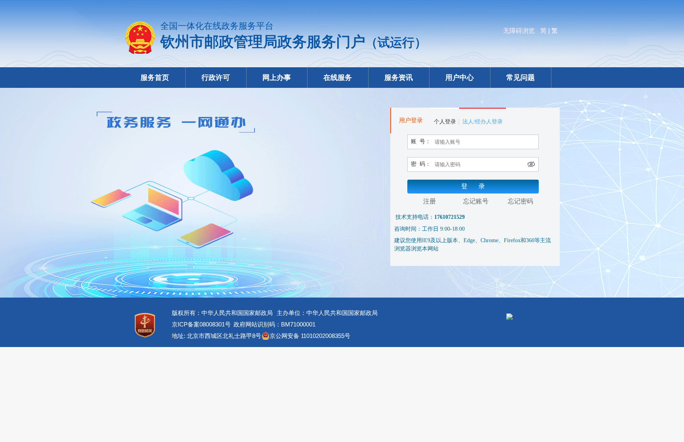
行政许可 (215, 78)
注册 (429, 201)
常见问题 (520, 78)
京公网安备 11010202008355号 (310, 335)
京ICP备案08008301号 (201, 324)
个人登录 (445, 122)
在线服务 (337, 78)
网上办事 (276, 78)
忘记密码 (520, 201)
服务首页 (155, 78)
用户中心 (459, 78)
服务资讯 (398, 78)
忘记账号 (475, 201)
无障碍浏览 (519, 30)
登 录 (473, 186)
